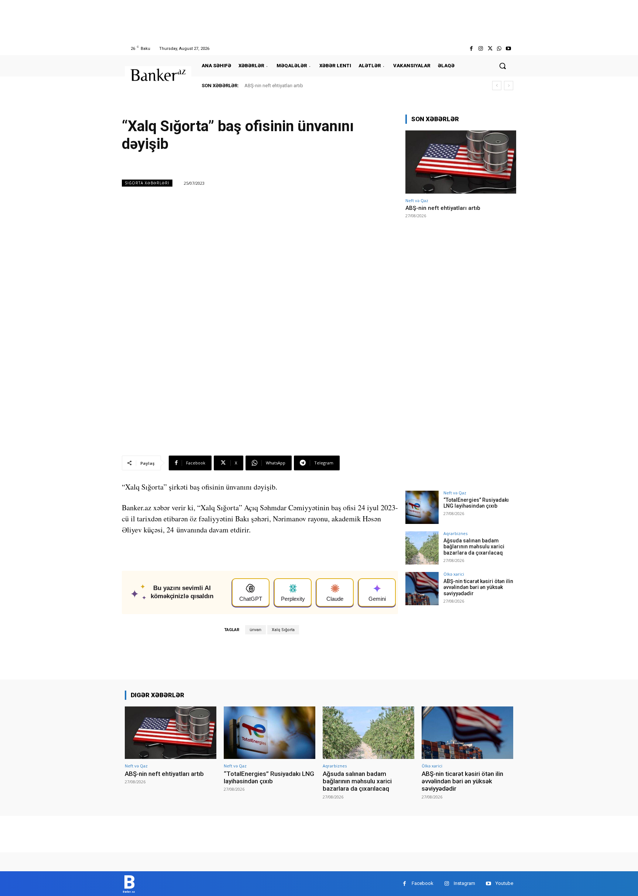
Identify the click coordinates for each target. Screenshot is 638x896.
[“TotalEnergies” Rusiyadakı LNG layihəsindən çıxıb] (422, 507)
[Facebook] (471, 48)
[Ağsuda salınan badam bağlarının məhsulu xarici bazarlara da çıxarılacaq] (422, 548)
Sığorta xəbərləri (147, 182)
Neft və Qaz (416, 200)
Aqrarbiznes (455, 533)
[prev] (496, 85)
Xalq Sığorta (283, 629)
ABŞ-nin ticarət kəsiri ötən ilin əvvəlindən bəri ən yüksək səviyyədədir (478, 587)
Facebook (422, 883)
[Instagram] (480, 48)
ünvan (255, 629)
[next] (508, 85)
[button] (502, 65)
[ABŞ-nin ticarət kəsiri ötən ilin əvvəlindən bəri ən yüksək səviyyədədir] (422, 588)
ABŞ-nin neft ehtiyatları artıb (273, 85)
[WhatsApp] (499, 48)
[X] (489, 48)
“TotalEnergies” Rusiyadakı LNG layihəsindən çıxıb (476, 503)
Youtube (504, 883)
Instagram (464, 883)
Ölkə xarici (453, 574)
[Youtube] (508, 48)
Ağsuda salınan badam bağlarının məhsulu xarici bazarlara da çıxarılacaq (473, 547)
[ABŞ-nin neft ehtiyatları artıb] (460, 162)
